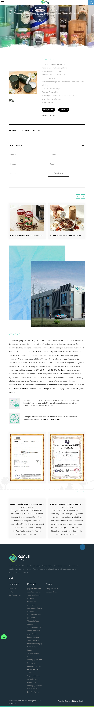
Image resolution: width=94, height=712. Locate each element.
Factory (11, 592)
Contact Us (64, 110)
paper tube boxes (34, 589)
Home (11, 13)
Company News (52, 589)
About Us (12, 589)
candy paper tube (34, 627)
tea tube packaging (34, 608)
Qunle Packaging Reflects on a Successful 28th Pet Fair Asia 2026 (35, 504)
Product (18, 13)
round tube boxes (34, 592)
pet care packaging (34, 644)
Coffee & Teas (29, 13)
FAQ (10, 598)
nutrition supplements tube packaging (34, 615)
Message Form (48, 110)
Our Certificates (15, 595)
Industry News (51, 592)
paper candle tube (34, 666)
